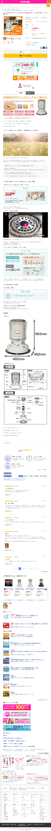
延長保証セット (34, 788)
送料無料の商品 (23, 789)
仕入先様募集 (42, 819)
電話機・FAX (15, 815)
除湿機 (20, 788)
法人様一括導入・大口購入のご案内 (43, 817)
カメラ (14, 800)
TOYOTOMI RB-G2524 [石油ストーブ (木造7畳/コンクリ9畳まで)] (11, 589)
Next (46, 589)
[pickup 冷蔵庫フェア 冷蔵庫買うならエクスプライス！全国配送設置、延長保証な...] (25, 680)
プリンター (14, 807)
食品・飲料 (32, 806)
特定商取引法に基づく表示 (39, 824)
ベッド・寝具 (24, 816)
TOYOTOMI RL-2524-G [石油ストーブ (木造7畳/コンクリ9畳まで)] (33, 589)
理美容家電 (5, 813)
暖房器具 (34, 749)
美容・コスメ (33, 796)
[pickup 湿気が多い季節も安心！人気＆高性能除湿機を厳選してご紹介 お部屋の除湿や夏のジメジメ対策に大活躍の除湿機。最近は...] (25, 671)
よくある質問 (42, 809)
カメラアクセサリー (16, 802)
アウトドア (23, 799)
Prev (5, 589)
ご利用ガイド (42, 810)
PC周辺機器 (15, 810)
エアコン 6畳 (26, 788)
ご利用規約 (29, 824)
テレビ (14, 796)
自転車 (23, 797)
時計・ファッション (34, 797)
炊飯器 (5, 809)
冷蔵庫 (5, 806)
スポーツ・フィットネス (25, 801)
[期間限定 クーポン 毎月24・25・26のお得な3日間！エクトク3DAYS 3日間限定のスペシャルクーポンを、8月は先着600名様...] (25, 638)
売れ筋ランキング (43, 800)
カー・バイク (24, 806)
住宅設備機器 (6, 816)
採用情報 (14, 824)
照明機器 (5, 812)
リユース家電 (41, 788)
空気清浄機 (5, 799)
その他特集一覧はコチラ (42, 699)
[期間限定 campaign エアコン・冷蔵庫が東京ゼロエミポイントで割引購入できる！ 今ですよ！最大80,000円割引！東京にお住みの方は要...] (25, 619)
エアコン (5, 796)
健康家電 (5, 815)
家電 (31, 749)
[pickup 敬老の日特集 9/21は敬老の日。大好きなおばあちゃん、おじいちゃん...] (25, 688)
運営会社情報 (6, 824)
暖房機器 (5, 797)
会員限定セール (42, 799)
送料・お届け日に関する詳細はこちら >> (34, 765)
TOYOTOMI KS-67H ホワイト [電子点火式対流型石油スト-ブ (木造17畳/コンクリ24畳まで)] (19, 750)
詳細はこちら (35, 34)
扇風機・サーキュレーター (7, 801)
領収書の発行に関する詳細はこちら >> (34, 783)
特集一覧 (41, 802)
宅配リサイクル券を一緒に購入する (27, 67)
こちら (33, 71)
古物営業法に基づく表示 (23, 825)
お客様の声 (41, 815)
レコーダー (14, 797)
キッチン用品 (6, 818)
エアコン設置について (14, 789)
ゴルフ (23, 796)
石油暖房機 (39, 749)
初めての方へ (42, 807)
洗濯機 (5, 807)
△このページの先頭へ (43, 753)
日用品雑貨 (5, 819)
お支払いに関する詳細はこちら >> (9, 772)
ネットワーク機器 (16, 813)
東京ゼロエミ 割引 (13, 788)
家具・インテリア (25, 815)
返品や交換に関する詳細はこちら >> (10, 781)
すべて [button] (2, 5)
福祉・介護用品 (33, 813)
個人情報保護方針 (21, 824)
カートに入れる (26, 56)
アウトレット (42, 797)
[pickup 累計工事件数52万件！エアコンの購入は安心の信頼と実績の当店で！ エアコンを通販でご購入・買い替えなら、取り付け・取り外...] (25, 647)
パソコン (14, 806)
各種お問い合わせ (43, 812)
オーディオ (14, 799)
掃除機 (5, 810)
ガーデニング (24, 810)
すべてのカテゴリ (43, 796)
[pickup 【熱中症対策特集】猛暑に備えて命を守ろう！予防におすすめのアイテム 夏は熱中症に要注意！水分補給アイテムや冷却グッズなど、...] (25, 663)
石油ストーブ (44, 749)
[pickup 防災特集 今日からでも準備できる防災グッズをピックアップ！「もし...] (25, 696)
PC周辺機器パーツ (16, 812)
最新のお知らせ (42, 813)
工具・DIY (23, 809)
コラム (41, 803)
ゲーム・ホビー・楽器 (25, 807)
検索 (48, 5)
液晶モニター (15, 809)
